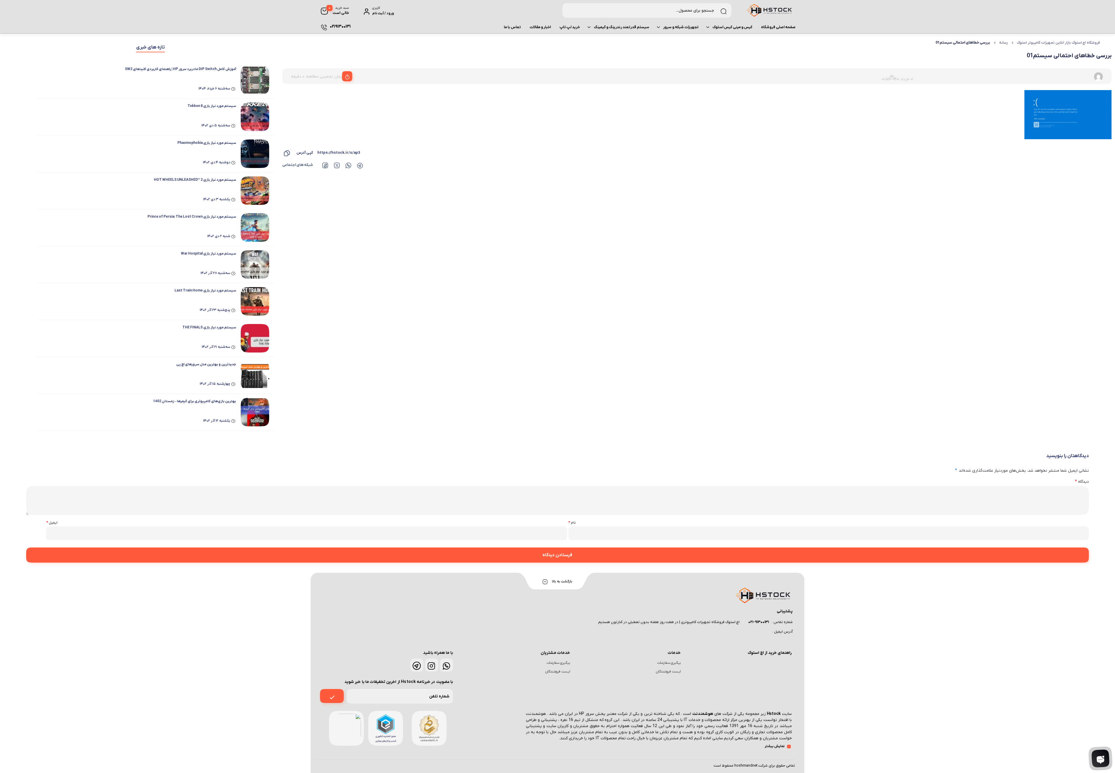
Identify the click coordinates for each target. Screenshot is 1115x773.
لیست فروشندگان (668, 671)
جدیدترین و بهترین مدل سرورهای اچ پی (206, 364)
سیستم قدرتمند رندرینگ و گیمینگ (621, 27)
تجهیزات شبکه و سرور (681, 27)
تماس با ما (512, 27)
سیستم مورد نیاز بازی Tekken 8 (212, 106)
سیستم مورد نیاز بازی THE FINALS (209, 327)
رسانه (1003, 42)
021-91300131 (758, 622)
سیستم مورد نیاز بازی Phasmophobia (206, 143)
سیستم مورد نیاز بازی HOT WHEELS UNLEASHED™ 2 (195, 180)
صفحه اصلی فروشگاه (778, 27)
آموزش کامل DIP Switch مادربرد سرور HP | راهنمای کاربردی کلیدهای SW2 (180, 69)
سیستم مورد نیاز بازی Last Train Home (205, 290)
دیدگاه (1082, 481)
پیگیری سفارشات (669, 663)
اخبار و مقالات (540, 27)
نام (572, 522)
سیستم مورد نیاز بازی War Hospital (208, 253)
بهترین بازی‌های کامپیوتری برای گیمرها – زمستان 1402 (194, 401)
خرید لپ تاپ (570, 27)
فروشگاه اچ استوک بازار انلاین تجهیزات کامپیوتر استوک (1058, 42)
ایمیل (51, 522)
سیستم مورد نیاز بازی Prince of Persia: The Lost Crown (192, 216)
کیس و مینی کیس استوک (732, 27)
